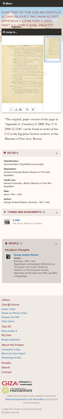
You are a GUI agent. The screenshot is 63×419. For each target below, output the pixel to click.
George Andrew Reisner (26, 254)
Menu (9, 3)
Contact (7, 372)
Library (6, 299)
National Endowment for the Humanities (24, 399)
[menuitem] (31, 331)
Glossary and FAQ (10, 317)
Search (6, 367)
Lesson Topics (8, 308)
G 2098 (16, 220)
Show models (8, 331)
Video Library (8, 321)
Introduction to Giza (11, 349)
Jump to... (11, 32)
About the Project (13, 345)
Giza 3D (6, 326)
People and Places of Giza (14, 312)
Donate (6, 362)
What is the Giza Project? (14, 353)
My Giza (6, 335)
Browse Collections (11, 339)
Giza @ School (10, 304)
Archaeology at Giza (11, 357)
